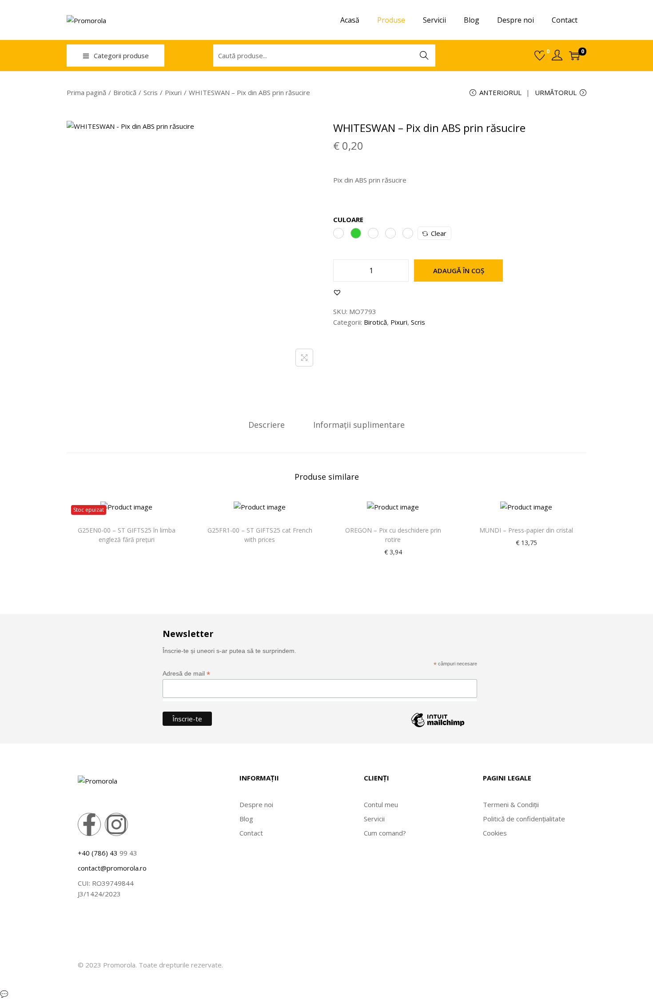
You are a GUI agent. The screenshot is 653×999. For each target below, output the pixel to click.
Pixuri (173, 92)
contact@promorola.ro (112, 868)
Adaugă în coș (458, 270)
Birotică (124, 92)
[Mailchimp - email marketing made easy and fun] (437, 726)
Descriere (266, 424)
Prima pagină (86, 92)
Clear (438, 233)
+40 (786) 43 (98, 852)
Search (424, 55)
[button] (337, 292)
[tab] (266, 424)
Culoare (348, 219)
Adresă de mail (186, 673)
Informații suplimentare (359, 424)
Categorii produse (121, 55)
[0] (539, 55)
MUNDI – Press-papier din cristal (526, 530)
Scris (150, 92)
